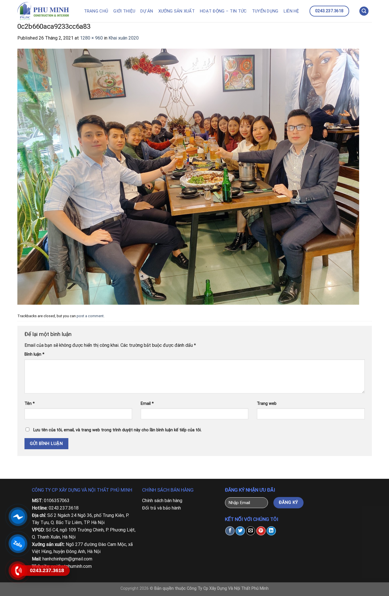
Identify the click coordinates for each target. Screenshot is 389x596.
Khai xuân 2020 (123, 38)
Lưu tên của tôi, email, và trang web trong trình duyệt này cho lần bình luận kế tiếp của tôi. (117, 430)
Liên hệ (291, 11)
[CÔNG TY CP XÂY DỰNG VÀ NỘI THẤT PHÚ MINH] (46, 11)
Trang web (267, 403)
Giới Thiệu (124, 11)
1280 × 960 (91, 38)
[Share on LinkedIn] (271, 531)
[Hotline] (17, 570)
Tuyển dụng (265, 11)
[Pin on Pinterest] (261, 531)
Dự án (146, 11)
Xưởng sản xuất (176, 11)
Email (147, 403)
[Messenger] (17, 516)
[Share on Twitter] (240, 531)
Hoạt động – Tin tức (223, 11)
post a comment (90, 316)
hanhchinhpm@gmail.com (67, 559)
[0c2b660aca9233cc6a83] (188, 176)
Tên (29, 403)
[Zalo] (17, 543)
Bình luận (34, 354)
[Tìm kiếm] (363, 11)
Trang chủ (96, 11)
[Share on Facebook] (230, 531)
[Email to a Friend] (250, 531)
